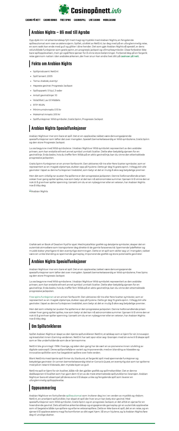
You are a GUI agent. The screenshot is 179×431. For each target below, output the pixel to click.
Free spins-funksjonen (41, 297)
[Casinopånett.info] (89, 17)
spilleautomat (74, 395)
